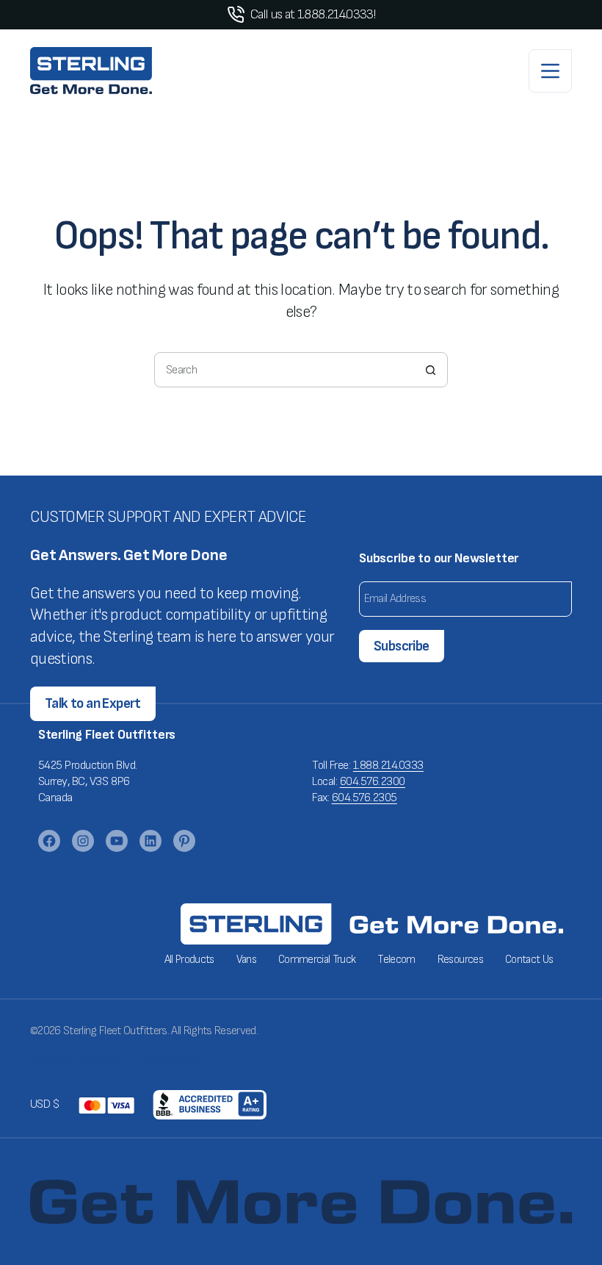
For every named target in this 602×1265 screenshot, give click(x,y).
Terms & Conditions (73, 1058)
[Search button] (430, 370)
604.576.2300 (372, 782)
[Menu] (550, 71)
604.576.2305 (364, 798)
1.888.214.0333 (388, 766)
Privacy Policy (170, 1058)
